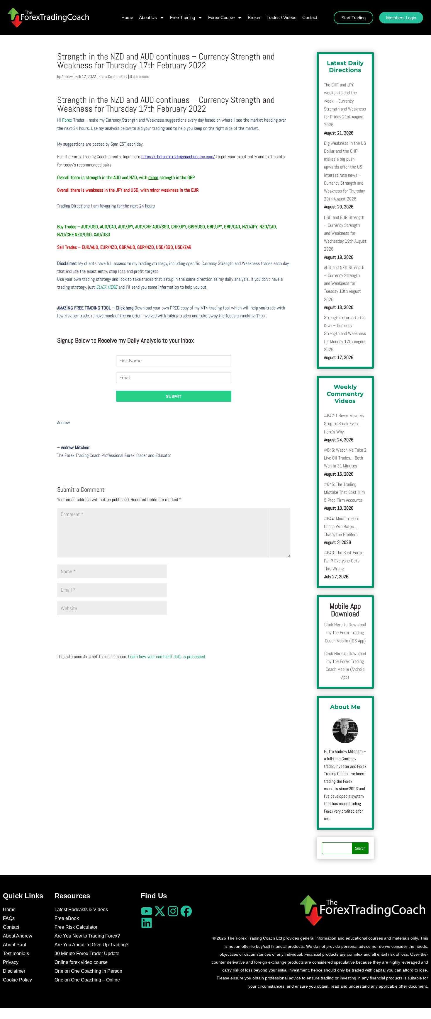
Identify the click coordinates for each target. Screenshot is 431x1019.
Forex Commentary (113, 76)
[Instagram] (173, 911)
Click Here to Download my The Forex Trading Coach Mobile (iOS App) (345, 633)
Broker (254, 17)
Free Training (182, 17)
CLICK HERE (107, 287)
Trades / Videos (281, 17)
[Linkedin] (146, 923)
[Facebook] (186, 911)
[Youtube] (146, 911)
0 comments (139, 76)
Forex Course (221, 17)
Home (127, 17)
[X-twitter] (160, 911)
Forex (67, 120)
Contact (309, 17)
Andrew (67, 76)
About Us (148, 17)
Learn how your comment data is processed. (167, 657)
